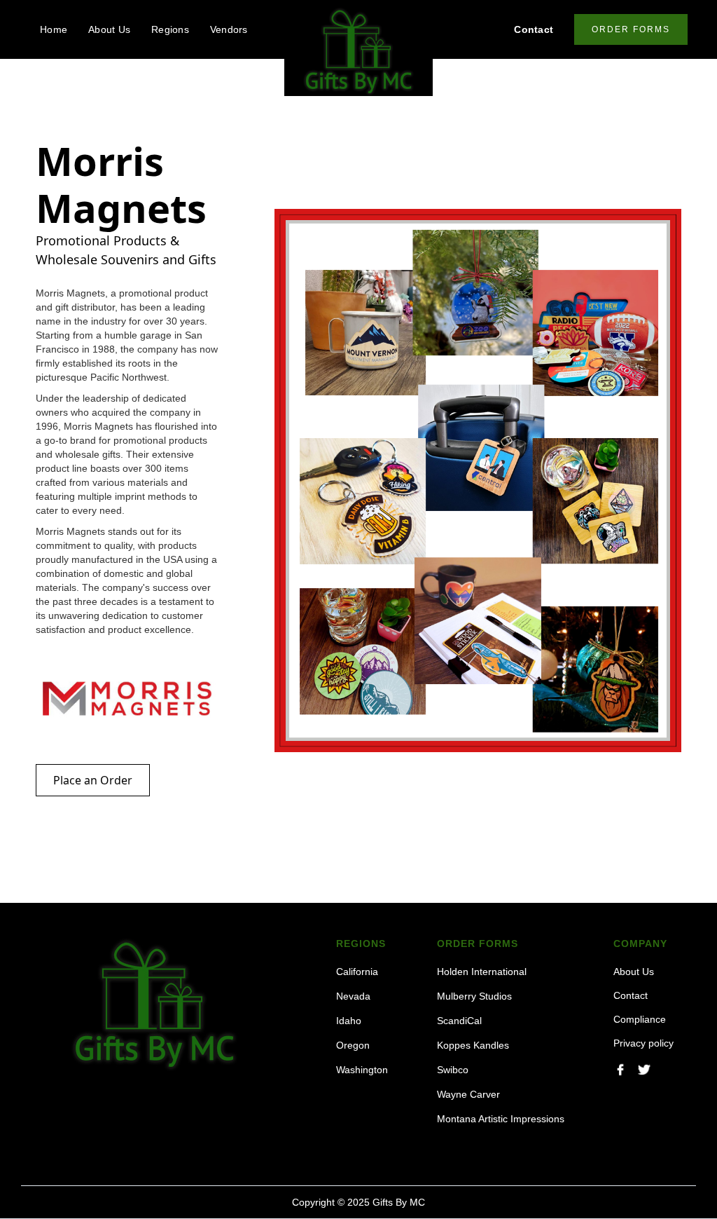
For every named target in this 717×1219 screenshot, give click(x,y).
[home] (358, 51)
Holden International (482, 971)
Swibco (452, 1069)
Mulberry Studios (474, 996)
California (357, 971)
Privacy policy (643, 1043)
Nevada (353, 996)
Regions (170, 29)
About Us (109, 29)
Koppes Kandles (473, 1045)
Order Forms (631, 29)
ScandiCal (459, 1020)
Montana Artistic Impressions (500, 1118)
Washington (362, 1069)
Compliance (639, 1019)
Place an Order (92, 780)
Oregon (353, 1045)
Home (53, 29)
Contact (533, 29)
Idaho (348, 1020)
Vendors (229, 29)
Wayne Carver (468, 1094)
